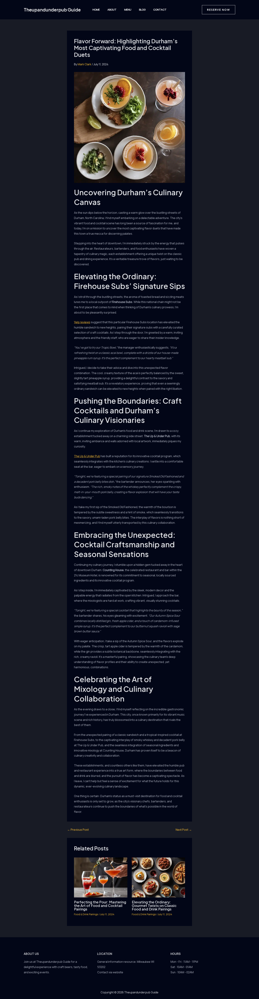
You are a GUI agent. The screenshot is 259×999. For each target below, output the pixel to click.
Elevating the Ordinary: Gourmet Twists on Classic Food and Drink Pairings (154, 905)
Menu (127, 9)
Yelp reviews (82, 322)
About (111, 9)
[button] (218, 9)
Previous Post (78, 829)
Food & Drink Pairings (86, 914)
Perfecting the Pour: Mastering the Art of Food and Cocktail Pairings (100, 905)
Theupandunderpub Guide (52, 9)
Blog (142, 9)
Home (96, 9)
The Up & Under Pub (87, 456)
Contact (159, 9)
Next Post (184, 829)
